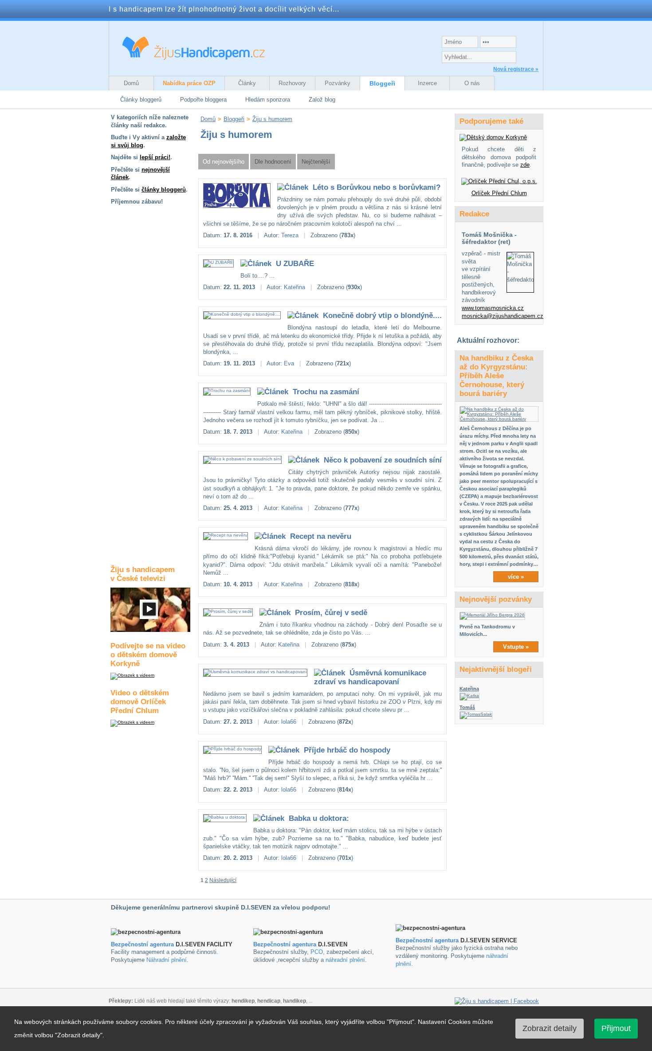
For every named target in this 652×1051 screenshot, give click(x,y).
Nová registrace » (515, 69)
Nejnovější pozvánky (496, 599)
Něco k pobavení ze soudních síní (383, 460)
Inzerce (427, 83)
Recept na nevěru (320, 536)
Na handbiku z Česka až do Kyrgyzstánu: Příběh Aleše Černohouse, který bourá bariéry (496, 376)
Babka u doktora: (319, 818)
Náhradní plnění (166, 960)
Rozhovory (292, 83)
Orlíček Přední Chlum (499, 193)
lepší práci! (155, 157)
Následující (222, 880)
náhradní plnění (345, 960)
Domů (131, 83)
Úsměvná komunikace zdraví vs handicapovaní (370, 677)
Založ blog (322, 99)
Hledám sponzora (267, 99)
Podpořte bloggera (203, 99)
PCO (316, 952)
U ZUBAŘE (295, 263)
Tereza (290, 235)
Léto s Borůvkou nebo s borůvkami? (376, 187)
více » (516, 576)
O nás (472, 83)
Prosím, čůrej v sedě (331, 612)
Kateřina (294, 287)
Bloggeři (382, 83)
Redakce (474, 214)
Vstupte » (516, 646)
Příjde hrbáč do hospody (347, 750)
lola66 (288, 721)
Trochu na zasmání (326, 392)
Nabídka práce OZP (189, 83)
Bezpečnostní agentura (142, 944)
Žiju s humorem (272, 119)
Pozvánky (337, 83)
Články (247, 83)
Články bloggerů (140, 99)
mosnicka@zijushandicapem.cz (502, 316)
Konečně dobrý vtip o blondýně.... (382, 315)
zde (525, 164)
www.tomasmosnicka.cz (493, 308)
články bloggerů (163, 189)
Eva (289, 363)
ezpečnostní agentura (286, 944)
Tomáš (467, 707)
